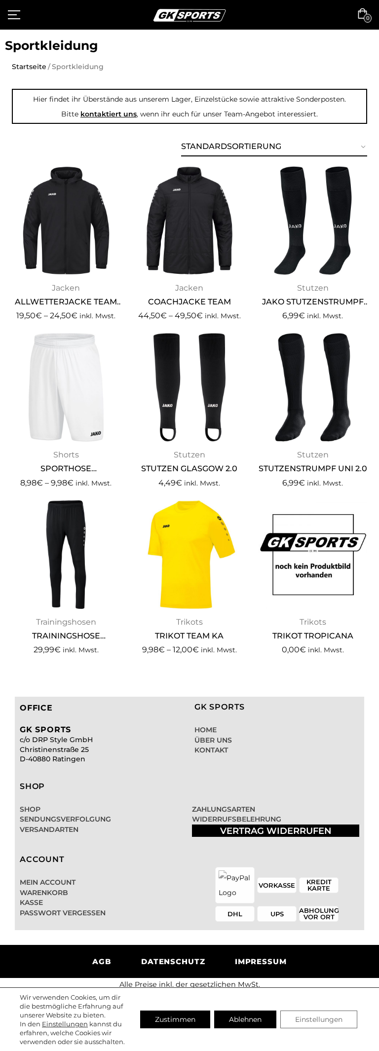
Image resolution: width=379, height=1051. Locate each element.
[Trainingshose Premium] (66, 554)
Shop (30, 809)
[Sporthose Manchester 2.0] (66, 387)
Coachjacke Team (189, 301)
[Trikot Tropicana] (313, 554)
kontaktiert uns (108, 114)
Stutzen (313, 288)
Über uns (213, 740)
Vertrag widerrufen (276, 831)
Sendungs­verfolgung (65, 819)
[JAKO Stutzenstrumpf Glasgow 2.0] (313, 220)
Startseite (29, 66)
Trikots (189, 622)
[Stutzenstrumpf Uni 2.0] (313, 387)
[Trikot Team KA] (189, 554)
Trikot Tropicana (312, 635)
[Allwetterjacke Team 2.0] (66, 220)
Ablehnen (245, 1019)
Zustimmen (175, 1019)
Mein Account (48, 882)
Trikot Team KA (189, 635)
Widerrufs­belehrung (236, 819)
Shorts (66, 454)
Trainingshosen (66, 622)
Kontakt (211, 750)
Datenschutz (173, 961)
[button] (364, 14)
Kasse (31, 902)
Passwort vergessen (63, 912)
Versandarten (49, 829)
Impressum (261, 961)
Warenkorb (44, 892)
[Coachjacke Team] (189, 220)
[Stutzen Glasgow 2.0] (189, 387)
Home (205, 729)
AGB (102, 961)
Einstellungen (65, 1024)
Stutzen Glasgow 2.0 (189, 468)
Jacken (66, 288)
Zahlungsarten (223, 809)
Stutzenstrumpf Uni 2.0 (313, 468)
